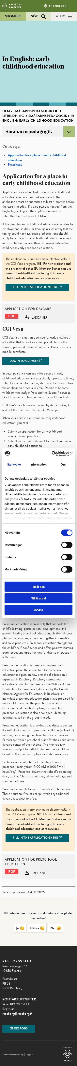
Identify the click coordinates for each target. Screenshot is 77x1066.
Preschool (15, 165)
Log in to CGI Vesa (24, 361)
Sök (34, 16)
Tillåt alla (38, 586)
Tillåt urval (38, 598)
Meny (60, 16)
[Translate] (55, 6)
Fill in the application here (35, 287)
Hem (6, 111)
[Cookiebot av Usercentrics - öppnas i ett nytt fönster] (55, 453)
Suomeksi (13, 16)
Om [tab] (63, 464)
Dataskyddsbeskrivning (13, 1054)
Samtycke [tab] (14, 464)
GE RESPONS (19, 1028)
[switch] (66, 545)
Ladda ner (39, 318)
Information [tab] (38, 464)
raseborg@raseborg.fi (17, 1014)
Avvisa (38, 610)
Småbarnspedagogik (47, 116)
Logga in (29, 1054)
